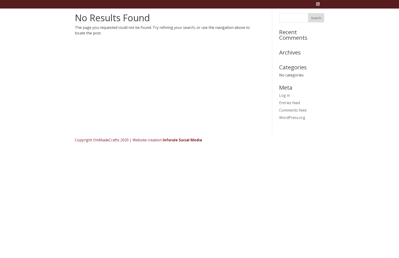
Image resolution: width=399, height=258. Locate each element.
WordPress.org (292, 117)
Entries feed (289, 102)
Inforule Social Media (182, 140)
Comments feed (292, 110)
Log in (284, 95)
